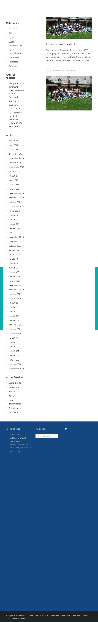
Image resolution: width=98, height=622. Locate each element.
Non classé (14, 57)
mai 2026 (13, 140)
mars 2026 (14, 149)
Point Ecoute (15, 408)
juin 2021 (13, 338)
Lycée (11, 37)
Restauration (15, 387)
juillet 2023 (14, 254)
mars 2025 (14, 184)
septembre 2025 (16, 167)
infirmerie (13, 412)
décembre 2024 (16, 193)
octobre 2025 (15, 162)
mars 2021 (14, 351)
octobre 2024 (15, 202)
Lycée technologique (16, 51)
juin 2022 (13, 302)
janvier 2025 (15, 188)
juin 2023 (13, 259)
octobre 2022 (15, 294)
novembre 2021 (16, 324)
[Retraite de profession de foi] (69, 28)
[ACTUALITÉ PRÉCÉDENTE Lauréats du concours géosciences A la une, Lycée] (1, 298)
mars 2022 (14, 316)
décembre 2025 (16, 153)
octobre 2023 (15, 245)
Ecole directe (15, 382)
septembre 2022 (16, 298)
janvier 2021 (15, 359)
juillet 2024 (14, 210)
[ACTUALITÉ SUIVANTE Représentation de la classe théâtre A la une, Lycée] (96, 298)
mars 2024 (14, 223)
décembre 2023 (16, 237)
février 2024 (14, 228)
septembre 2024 (16, 206)
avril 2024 (13, 219)
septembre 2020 (16, 368)
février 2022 (14, 320)
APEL (11, 396)
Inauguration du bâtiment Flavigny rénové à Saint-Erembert (17, 90)
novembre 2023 (16, 241)
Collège (12, 33)
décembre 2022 (16, 285)
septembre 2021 (16, 333)
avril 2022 (13, 311)
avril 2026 (13, 145)
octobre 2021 (15, 329)
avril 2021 (13, 346)
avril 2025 (13, 180)
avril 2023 (13, 267)
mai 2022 (13, 307)
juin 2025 (13, 175)
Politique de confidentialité (16, 615)
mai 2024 (13, 215)
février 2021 (14, 355)
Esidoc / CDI (14, 391)
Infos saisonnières (15, 402)
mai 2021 (13, 342)
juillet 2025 (14, 171)
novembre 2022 (16, 289)
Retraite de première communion (14, 105)
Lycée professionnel (15, 43)
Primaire (13, 66)
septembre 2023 (16, 250)
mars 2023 (14, 272)
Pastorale (13, 61)
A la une (13, 28)
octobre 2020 (15, 364)
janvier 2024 (15, 232)
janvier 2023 (15, 281)
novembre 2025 (16, 158)
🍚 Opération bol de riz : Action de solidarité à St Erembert (15, 119)
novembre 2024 (16, 197)
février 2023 (14, 276)
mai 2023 (13, 263)
